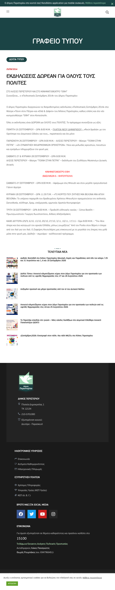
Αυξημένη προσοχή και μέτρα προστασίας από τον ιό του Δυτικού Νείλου (52, 289)
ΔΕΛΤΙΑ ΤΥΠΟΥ (16, 59)
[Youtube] (42, 514)
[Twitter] (31, 514)
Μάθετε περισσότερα (95, 3)
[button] (107, 12)
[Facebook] (21, 514)
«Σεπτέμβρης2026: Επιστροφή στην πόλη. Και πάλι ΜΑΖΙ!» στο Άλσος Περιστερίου (56, 336)
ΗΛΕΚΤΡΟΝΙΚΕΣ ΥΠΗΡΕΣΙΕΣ (28, 451)
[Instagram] (53, 514)
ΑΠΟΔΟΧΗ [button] (12, 584)
